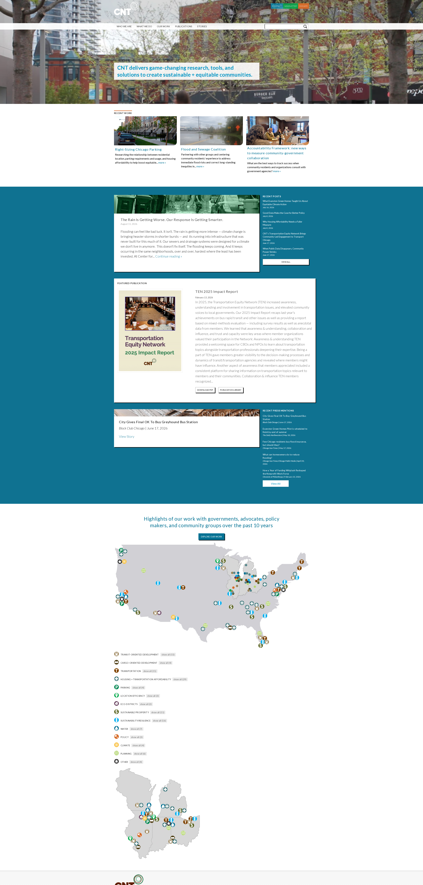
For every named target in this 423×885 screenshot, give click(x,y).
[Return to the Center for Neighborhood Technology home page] (126, 13)
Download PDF (205, 390)
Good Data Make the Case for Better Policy (284, 213)
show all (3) (153, 696)
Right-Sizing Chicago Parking (138, 149)
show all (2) (146, 704)
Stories (202, 26)
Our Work (163, 26)
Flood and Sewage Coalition (203, 149)
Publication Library (230, 390)
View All (285, 262)
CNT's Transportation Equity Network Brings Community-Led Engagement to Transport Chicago (284, 236)
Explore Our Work (211, 536)
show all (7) (136, 729)
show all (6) (140, 753)
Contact (277, 6)
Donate (303, 6)
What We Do (144, 26)
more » (162, 162)
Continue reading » (168, 256)
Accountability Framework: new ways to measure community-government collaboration (276, 153)
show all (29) (179, 679)
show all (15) (168, 654)
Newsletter (290, 6)
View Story (126, 436)
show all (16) (159, 720)
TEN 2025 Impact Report (216, 291)
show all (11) (149, 671)
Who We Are (124, 26)
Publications (183, 26)
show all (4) (165, 663)
